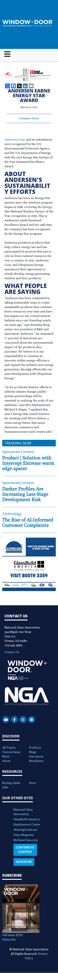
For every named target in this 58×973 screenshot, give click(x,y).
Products (35, 747)
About (6, 761)
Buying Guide (11, 782)
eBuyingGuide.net (25, 829)
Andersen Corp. (14, 139)
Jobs (5, 787)
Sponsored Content (18, 451)
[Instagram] (23, 719)
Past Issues (36, 756)
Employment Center (26, 824)
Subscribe (9, 939)
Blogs (32, 752)
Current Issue (11, 752)
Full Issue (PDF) (12, 935)
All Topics (9, 747)
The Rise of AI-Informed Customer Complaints (27, 522)
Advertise (24, 861)
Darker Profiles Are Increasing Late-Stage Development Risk (25, 494)
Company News (29, 118)
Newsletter (36, 761)
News (6, 756)
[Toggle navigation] (7, 54)
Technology (11, 513)
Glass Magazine (23, 834)
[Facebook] (14, 719)
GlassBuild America (26, 819)
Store (32, 782)
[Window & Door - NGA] (27, 23)
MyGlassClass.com (25, 840)
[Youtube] (5, 719)
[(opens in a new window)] (29, 75)
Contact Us (11, 652)
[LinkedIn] (31, 719)
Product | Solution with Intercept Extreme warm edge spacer (28, 463)
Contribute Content (25, 850)
